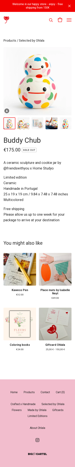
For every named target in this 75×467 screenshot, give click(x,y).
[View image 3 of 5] (37, 123)
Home (14, 392)
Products (9, 40)
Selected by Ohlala (31, 40)
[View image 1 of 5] (9, 123)
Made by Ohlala (37, 410)
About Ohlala (37, 428)
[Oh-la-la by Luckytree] (6, 20)
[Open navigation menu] (69, 19)
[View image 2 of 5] (23, 123)
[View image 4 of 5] (51, 123)
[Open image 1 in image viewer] (37, 81)
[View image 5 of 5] (66, 123)
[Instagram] (37, 440)
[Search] (50, 19)
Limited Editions (37, 416)
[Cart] (60, 19)
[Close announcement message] (69, 6)
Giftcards (57, 410)
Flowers (17, 410)
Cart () (60, 392)
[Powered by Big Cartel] (37, 454)
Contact (45, 392)
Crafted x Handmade (23, 404)
